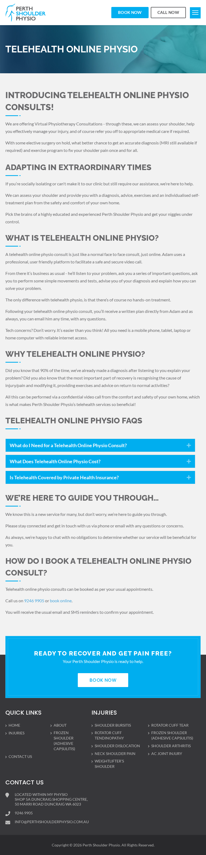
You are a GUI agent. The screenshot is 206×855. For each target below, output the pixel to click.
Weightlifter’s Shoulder (109, 764)
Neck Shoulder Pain (115, 753)
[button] (189, 445)
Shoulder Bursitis (113, 725)
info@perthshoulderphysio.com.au (52, 821)
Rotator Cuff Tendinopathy (109, 735)
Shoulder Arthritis (171, 745)
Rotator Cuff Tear (170, 725)
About (60, 725)
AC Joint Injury (166, 753)
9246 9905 (33, 600)
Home (14, 725)
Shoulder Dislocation (117, 745)
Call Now (168, 12)
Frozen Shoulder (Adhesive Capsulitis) (64, 740)
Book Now (130, 12)
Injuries (16, 733)
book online (61, 600)
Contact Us (20, 756)
